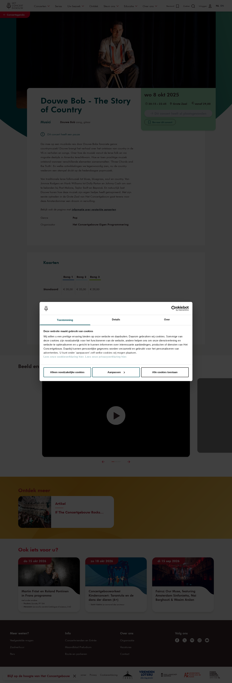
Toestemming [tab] (65, 320)
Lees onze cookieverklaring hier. (63, 356)
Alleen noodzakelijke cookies (67, 372)
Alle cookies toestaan (164, 372)
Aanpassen (114, 372)
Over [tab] (167, 319)
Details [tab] (116, 319)
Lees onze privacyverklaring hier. (106, 356)
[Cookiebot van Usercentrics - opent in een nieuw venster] (174, 308)
